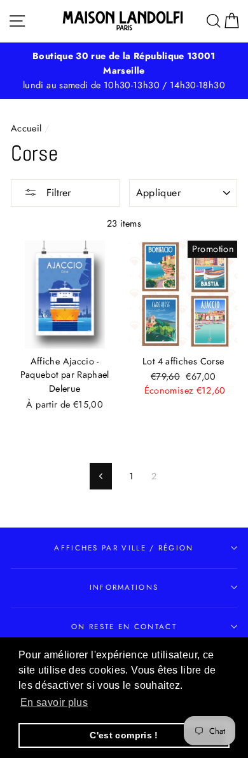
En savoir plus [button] (54, 702)
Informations (124, 587)
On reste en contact (124, 627)
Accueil (26, 128)
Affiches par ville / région (123, 548)
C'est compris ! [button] (124, 735)
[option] (124, 71)
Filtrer (57, 192)
